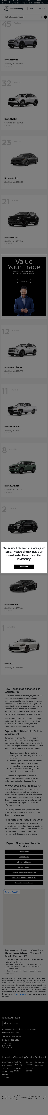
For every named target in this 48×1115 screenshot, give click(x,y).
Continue (24, 566)
